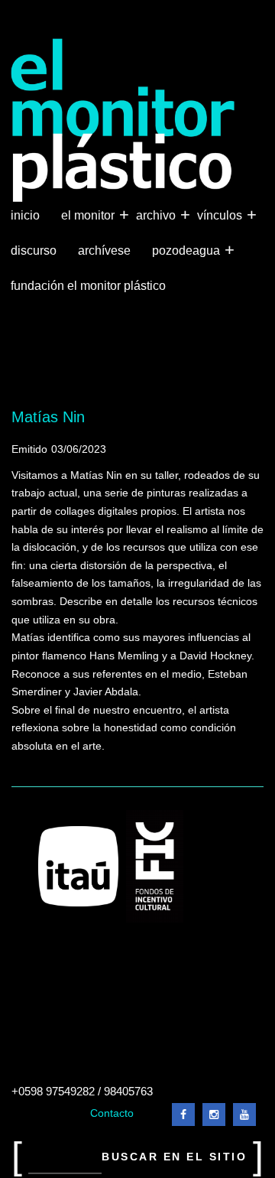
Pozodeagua (187, 249)
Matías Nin (48, 416)
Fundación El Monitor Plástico (88, 285)
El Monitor (89, 214)
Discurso (34, 250)
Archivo (157, 214)
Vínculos (221, 214)
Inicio (25, 215)
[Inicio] (123, 120)
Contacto (112, 1113)
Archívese (104, 250)
